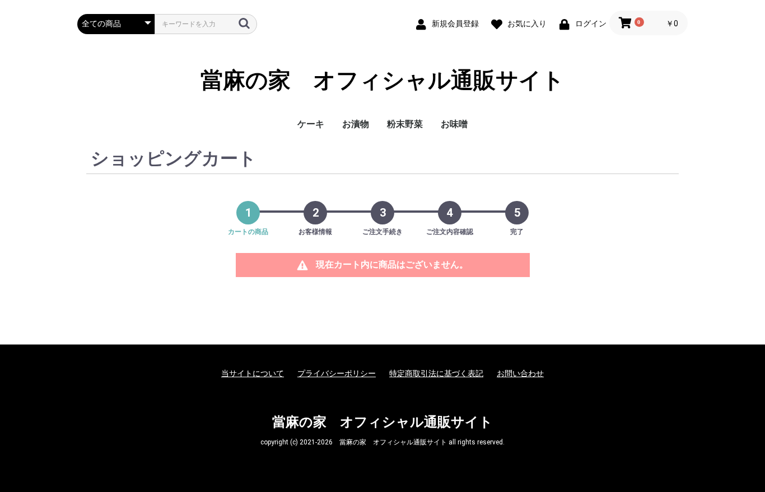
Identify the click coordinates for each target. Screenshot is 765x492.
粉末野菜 (405, 124)
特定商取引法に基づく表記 (436, 373)
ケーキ (310, 124)
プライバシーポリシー (336, 373)
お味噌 (454, 124)
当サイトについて (252, 373)
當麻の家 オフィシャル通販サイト (382, 80)
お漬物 (355, 124)
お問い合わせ (520, 373)
